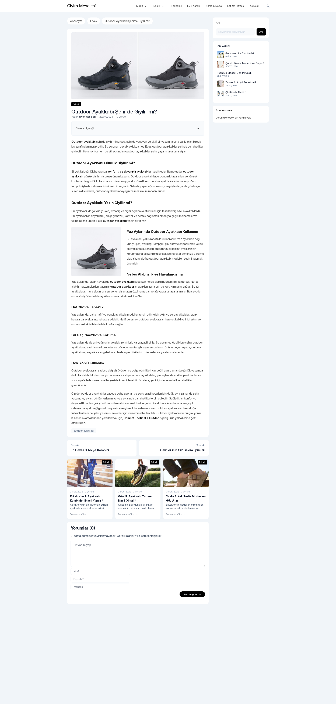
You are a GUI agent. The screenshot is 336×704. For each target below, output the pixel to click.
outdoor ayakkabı (84, 430)
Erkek (76, 104)
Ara (218, 22)
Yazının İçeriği (85, 128)
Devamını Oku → (79, 514)
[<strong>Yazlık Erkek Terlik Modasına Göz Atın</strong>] (186, 473)
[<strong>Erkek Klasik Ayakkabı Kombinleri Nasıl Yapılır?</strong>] (90, 473)
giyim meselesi (87, 116)
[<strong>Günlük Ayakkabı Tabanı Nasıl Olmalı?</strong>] (138, 473)
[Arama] (268, 5)
